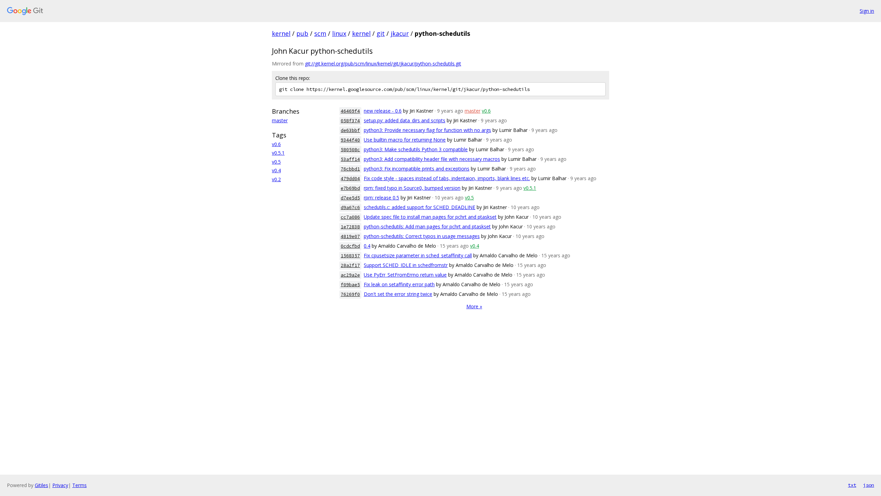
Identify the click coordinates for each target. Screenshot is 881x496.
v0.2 (276, 179)
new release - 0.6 (383, 110)
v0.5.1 (278, 152)
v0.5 (276, 161)
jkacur (400, 33)
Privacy (60, 485)
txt (852, 485)
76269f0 (350, 294)
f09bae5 (350, 285)
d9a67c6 (350, 207)
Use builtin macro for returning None (405, 139)
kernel (281, 33)
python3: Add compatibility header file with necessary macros (432, 159)
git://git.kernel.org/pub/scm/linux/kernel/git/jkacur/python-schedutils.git (383, 63)
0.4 (367, 245)
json (868, 485)
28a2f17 (350, 265)
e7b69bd (350, 188)
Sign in (867, 11)
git (380, 33)
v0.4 (276, 170)
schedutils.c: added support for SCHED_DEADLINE (419, 207)
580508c (350, 150)
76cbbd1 (350, 169)
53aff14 (350, 159)
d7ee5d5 (350, 198)
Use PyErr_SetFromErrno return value (405, 274)
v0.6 (276, 144)
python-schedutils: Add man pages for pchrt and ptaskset (427, 226)
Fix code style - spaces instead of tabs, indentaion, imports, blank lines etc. (447, 178)
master (280, 120)
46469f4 (350, 111)
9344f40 (350, 140)
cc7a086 (350, 217)
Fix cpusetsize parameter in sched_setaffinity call (418, 255)
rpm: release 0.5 (381, 197)
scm (320, 33)
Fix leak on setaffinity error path (399, 284)
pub (302, 33)
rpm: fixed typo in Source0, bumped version (412, 188)
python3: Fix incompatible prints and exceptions (416, 168)
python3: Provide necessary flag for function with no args (427, 130)
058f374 (350, 121)
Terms (79, 485)
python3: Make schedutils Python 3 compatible (416, 149)
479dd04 (350, 179)
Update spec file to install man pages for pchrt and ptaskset (430, 217)
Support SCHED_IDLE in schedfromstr (406, 265)
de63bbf (350, 130)
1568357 (350, 256)
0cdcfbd (350, 246)
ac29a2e (350, 275)
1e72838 (350, 227)
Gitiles (41, 485)
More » (474, 306)
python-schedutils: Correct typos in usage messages (422, 236)
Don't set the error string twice (398, 294)
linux (339, 33)
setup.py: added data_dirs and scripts (404, 120)
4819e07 (350, 236)
